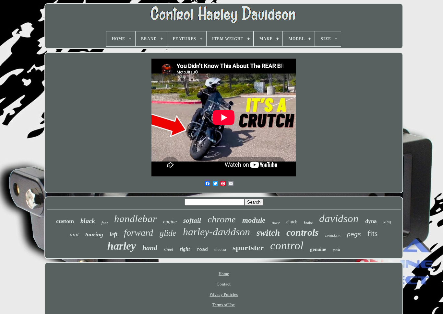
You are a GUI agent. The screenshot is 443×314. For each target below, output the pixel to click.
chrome (222, 219)
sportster (248, 247)
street (168, 249)
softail (192, 220)
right (185, 249)
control (287, 245)
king (387, 221)
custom (65, 221)
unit (74, 234)
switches (333, 235)
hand (149, 248)
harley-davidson (216, 232)
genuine (318, 249)
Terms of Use (223, 304)
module (253, 220)
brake (308, 223)
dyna (371, 221)
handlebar (135, 218)
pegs (354, 234)
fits (372, 233)
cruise (276, 223)
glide (168, 233)
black (87, 220)
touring (94, 234)
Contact (224, 284)
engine (170, 221)
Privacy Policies (224, 294)
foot (105, 223)
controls (302, 232)
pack (336, 249)
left (113, 234)
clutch (291, 221)
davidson (339, 218)
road (202, 249)
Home (224, 273)
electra (220, 249)
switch (268, 233)
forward (138, 233)
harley (121, 246)
